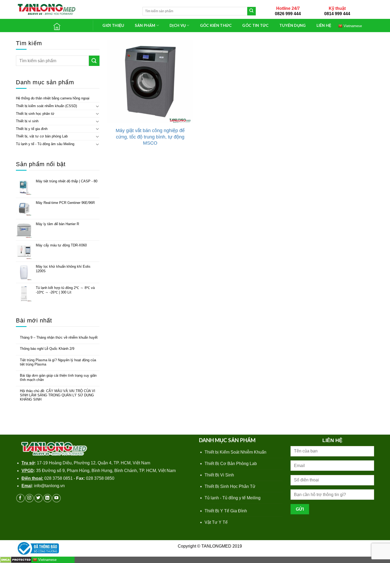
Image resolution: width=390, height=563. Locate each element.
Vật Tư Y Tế (216, 522)
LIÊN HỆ (324, 25)
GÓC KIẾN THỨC (216, 25)
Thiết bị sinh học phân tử (35, 114)
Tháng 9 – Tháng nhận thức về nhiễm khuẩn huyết (59, 337)
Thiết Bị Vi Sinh (219, 475)
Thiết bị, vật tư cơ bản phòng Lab (42, 136)
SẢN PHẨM (145, 25)
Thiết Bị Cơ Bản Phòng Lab (231, 463)
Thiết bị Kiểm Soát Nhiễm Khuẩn (235, 452)
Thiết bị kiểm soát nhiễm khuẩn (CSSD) (46, 106)
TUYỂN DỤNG (292, 25)
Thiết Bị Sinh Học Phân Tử (230, 486)
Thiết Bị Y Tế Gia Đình (226, 511)
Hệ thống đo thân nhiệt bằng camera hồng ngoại (52, 98)
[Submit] (251, 11)
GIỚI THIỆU (113, 25)
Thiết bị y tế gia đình (31, 129)
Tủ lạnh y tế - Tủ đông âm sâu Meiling (45, 144)
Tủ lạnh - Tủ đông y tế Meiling (233, 497)
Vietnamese (352, 26)
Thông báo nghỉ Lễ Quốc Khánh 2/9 (47, 349)
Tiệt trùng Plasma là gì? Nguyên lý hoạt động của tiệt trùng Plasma (58, 362)
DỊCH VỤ (178, 25)
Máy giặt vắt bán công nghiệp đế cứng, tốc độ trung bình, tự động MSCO (150, 137)
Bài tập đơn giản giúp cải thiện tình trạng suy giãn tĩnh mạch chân (58, 377)
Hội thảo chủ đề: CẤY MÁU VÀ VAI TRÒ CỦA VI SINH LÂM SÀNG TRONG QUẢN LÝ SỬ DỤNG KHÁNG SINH (57, 395)
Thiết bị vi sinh (27, 121)
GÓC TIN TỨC (255, 25)
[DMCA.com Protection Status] (16, 559)
